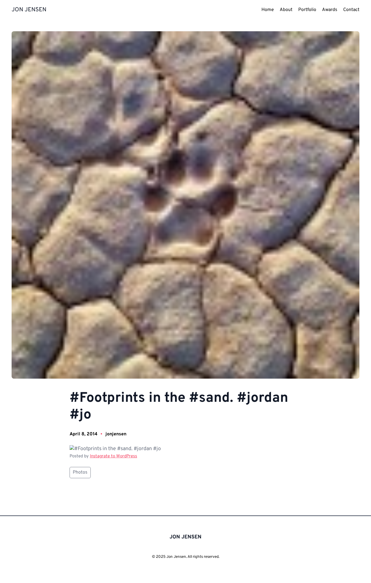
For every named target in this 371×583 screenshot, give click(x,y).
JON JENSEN (29, 10)
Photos (80, 472)
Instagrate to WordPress (113, 456)
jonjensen (116, 434)
